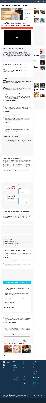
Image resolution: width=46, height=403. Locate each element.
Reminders (20, 1)
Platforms (4, 25)
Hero (11, 25)
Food (29, 13)
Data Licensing (15, 380)
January (24, 362)
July (23, 367)
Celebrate (26, 25)
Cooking (27, 13)
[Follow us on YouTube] (38, 1)
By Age (34, 372)
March (24, 364)
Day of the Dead (35, 379)
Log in (31, 1)
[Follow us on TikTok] (43, 1)
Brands (9, 25)
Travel (33, 369)
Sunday (24, 377)
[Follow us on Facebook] (35, 395)
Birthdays (16, 1)
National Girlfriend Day (35, 378)
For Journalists (15, 367)
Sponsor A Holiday (15, 379)
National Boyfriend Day (35, 380)
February (24, 363)
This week (24, 376)
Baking (25, 13)
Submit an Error (15, 375)
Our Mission (14, 362)
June (23, 366)
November (24, 370)
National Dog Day (35, 385)
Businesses (18, 25)
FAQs (20, 25)
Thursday (24, 380)
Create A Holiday (15, 378)
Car (33, 363)
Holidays (11, 1)
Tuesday (24, 378)
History (13, 25)
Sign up (35, 1)
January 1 (14, 339)
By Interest (34, 373)
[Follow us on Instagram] (37, 395)
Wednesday (24, 379)
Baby (33, 362)
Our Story (14, 363)
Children (34, 364)
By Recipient (34, 375)
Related (29, 25)
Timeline (16, 25)
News (14, 370)
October (24, 369)
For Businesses (15, 366)
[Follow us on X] (39, 395)
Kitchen (34, 366)
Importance (23, 25)
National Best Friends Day (36, 383)
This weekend (24, 375)
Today (8, 1)
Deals (2, 25)
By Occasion (34, 374)
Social (7, 25)
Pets (33, 367)
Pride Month (34, 382)
